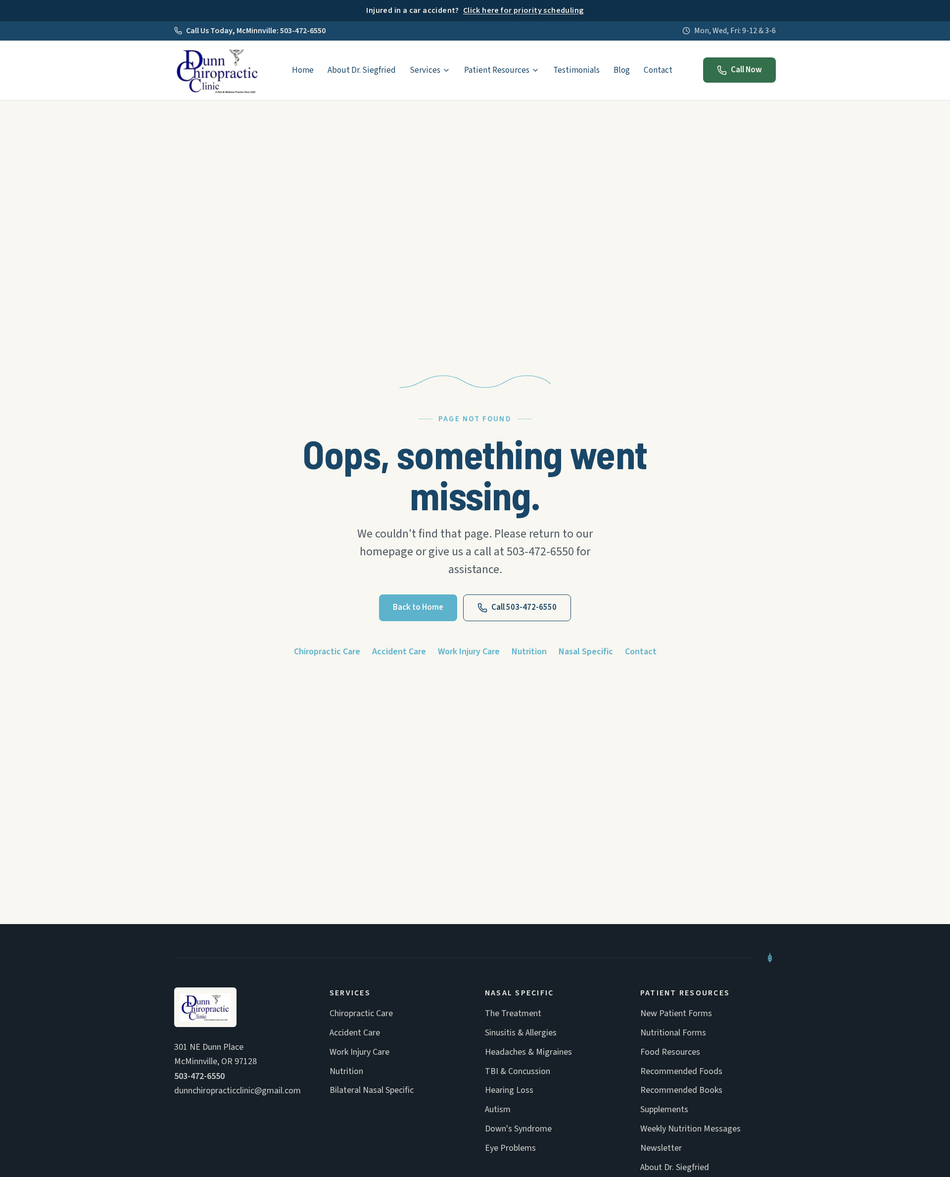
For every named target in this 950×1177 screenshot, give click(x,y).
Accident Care (399, 651)
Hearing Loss (509, 1090)
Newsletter (661, 1148)
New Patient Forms (676, 1013)
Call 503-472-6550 (524, 607)
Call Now (746, 70)
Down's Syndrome (518, 1129)
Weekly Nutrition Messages (690, 1129)
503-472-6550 (199, 1076)
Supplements (664, 1109)
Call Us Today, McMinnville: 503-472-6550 (256, 30)
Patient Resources (496, 70)
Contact (658, 70)
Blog (622, 70)
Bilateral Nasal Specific (372, 1090)
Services (425, 70)
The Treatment (513, 1013)
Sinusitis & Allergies (521, 1033)
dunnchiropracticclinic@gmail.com (237, 1090)
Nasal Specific (586, 651)
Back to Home (418, 607)
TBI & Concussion (517, 1071)
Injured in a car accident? (474, 10)
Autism (498, 1109)
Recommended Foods (681, 1071)
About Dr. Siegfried (362, 70)
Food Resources (670, 1052)
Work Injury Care (469, 651)
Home (303, 70)
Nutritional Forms (673, 1033)
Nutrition (529, 651)
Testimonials (576, 70)
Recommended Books (681, 1090)
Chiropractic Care (327, 651)
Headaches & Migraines (528, 1052)
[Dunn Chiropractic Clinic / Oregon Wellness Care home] (217, 70)
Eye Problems (510, 1148)
